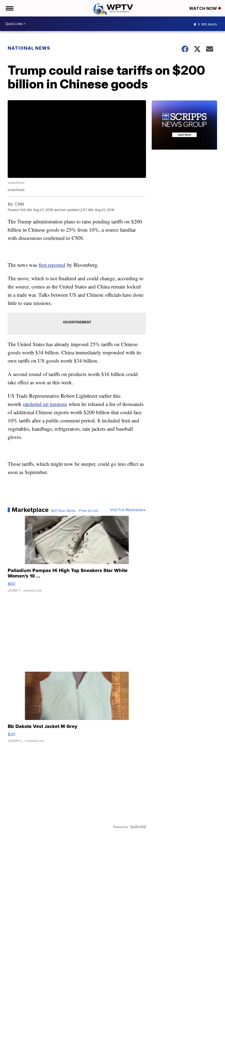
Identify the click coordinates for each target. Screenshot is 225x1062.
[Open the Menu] (9, 8)
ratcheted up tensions (45, 403)
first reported (52, 264)
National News (29, 48)
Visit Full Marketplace (128, 510)
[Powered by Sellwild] (138, 827)
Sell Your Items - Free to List (74, 510)
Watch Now (203, 8)
